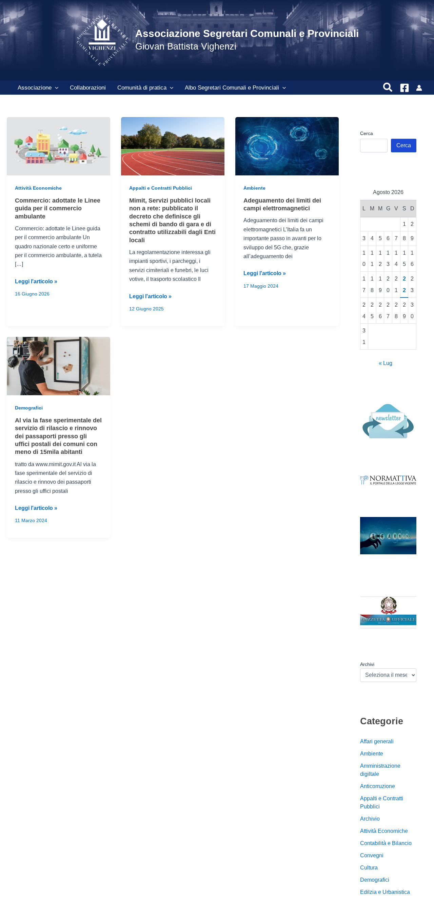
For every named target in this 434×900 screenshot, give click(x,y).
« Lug (385, 363)
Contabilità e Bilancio (386, 843)
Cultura (369, 867)
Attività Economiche (38, 188)
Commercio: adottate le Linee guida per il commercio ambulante (57, 208)
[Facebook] (404, 88)
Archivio (370, 818)
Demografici (29, 407)
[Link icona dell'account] (419, 88)
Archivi (367, 664)
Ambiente (254, 188)
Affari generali (377, 741)
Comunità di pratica (141, 87)
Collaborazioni (88, 87)
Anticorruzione (377, 786)
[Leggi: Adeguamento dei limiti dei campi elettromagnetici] (287, 146)
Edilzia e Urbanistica (385, 892)
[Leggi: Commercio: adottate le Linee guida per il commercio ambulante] (58, 146)
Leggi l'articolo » (36, 282)
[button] (55, 88)
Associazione (35, 87)
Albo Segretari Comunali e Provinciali (232, 87)
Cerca (366, 133)
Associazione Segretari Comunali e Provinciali (247, 33)
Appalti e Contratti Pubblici (160, 188)
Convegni (371, 855)
